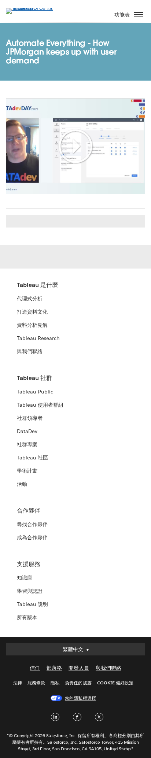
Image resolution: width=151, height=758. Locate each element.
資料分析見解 (32, 325)
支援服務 (28, 564)
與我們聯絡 (30, 351)
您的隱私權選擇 (80, 698)
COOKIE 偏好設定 (115, 683)
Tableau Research (38, 338)
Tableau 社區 (32, 457)
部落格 (54, 668)
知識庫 (24, 577)
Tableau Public (35, 391)
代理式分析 (30, 298)
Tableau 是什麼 (37, 285)
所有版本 (27, 617)
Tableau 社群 (34, 378)
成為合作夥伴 (32, 537)
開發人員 (79, 668)
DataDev (27, 431)
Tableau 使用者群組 (40, 405)
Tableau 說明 (32, 604)
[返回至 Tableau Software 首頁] (31, 8)
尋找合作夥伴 (32, 524)
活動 (22, 484)
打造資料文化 (32, 311)
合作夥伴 (28, 510)
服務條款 (36, 683)
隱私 (55, 683)
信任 (35, 668)
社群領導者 (30, 418)
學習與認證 (30, 591)
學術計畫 (27, 470)
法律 (17, 683)
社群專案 (27, 444)
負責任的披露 (78, 683)
